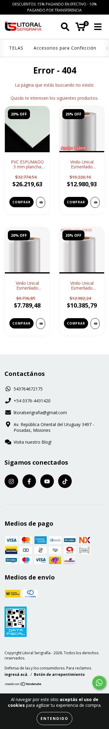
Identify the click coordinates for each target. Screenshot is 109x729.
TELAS (16, 48)
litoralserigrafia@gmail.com (40, 412)
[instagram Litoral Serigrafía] (11, 481)
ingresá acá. (16, 674)
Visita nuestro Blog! (32, 442)
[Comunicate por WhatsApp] (99, 682)
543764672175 (28, 389)
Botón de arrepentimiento (59, 674)
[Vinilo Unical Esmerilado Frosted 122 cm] (95, 323)
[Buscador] (65, 27)
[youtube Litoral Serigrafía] (47, 481)
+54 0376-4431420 (32, 401)
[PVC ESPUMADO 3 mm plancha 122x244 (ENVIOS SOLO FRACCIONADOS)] (40, 202)
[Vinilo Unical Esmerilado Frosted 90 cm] (40, 323)
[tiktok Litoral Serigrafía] (65, 481)
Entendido (54, 718)
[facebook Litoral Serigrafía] (29, 481)
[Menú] (98, 27)
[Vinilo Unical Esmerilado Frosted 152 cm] (95, 202)
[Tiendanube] (23, 684)
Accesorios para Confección (65, 48)
